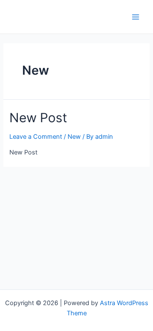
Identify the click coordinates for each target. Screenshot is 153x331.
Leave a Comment (35, 136)
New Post (38, 117)
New (74, 136)
